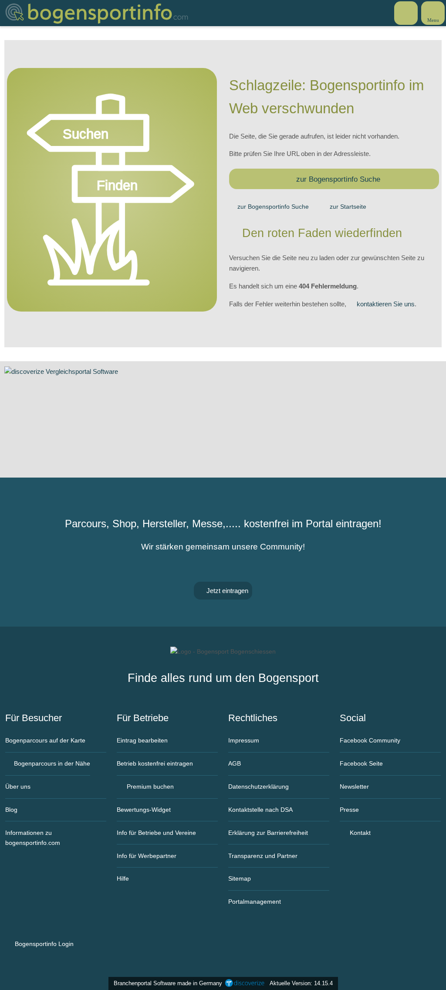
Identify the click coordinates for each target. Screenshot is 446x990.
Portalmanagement (254, 901)
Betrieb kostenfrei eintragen (155, 763)
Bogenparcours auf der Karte (45, 740)
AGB (234, 763)
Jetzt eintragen (226, 590)
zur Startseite (348, 206)
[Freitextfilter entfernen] (406, 12)
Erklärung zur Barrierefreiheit (268, 832)
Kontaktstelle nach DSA (260, 809)
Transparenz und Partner (262, 855)
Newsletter (354, 786)
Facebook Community (370, 740)
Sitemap (239, 878)
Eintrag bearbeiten (142, 740)
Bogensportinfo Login (43, 943)
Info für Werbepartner (146, 855)
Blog (11, 809)
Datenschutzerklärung (258, 786)
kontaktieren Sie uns (386, 304)
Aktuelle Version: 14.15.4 (301, 983)
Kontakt (359, 832)
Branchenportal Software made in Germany (166, 983)
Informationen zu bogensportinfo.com (32, 837)
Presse (349, 809)
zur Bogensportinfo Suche (338, 179)
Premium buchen (149, 786)
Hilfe (123, 878)
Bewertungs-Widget (144, 809)
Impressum (243, 740)
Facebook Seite (361, 763)
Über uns (17, 786)
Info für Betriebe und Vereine (156, 832)
